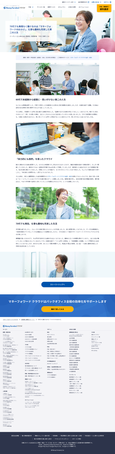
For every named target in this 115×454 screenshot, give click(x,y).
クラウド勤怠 (9, 397)
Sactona (34, 396)
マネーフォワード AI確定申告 (10, 349)
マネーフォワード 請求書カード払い (33, 382)
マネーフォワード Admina (31, 358)
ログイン (106, 2)
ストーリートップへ (57, 284)
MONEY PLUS (95, 345)
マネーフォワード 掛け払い (9, 387)
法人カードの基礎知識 (74, 358)
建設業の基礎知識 (73, 365)
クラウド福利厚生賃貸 (8, 418)
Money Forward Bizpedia (76, 335)
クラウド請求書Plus (7, 359)
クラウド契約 (28, 347)
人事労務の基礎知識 (74, 347)
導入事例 (49, 337)
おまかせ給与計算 (29, 341)
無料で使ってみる (57, 309)
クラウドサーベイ (8, 422)
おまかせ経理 (28, 334)
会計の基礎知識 (73, 342)
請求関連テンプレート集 (75, 377)
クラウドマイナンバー (8, 415)
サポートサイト (51, 334)
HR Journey (94, 350)
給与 (90, 57)
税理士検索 (50, 341)
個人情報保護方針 (27, 436)
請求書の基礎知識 (73, 349)
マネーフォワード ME (96, 342)
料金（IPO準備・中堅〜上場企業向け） (56, 356)
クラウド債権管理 (9, 363)
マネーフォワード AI (32, 406)
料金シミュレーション (52, 358)
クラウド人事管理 (7, 394)
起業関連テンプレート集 (75, 388)
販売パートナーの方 (67, 2)
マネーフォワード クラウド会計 (79, 57)
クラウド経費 (6, 366)
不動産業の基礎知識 (74, 369)
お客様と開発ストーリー (28, 319)
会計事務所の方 (82, 2)
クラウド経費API (51, 377)
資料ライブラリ (95, 334)
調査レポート (94, 339)
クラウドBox (9, 384)
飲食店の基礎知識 (73, 362)
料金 (30, 7)
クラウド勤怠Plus (9, 401)
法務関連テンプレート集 (75, 386)
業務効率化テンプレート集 (75, 392)
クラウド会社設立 (29, 351)
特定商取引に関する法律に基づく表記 (71, 436)
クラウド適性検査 (7, 425)
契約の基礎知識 (73, 351)
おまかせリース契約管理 (31, 339)
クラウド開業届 (29, 353)
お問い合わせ (95, 2)
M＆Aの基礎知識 (73, 367)
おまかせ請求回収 (29, 337)
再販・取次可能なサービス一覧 (32, 376)
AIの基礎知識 (72, 371)
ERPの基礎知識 (73, 340)
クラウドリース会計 (9, 342)
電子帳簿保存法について (31, 366)
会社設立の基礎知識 (74, 353)
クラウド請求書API (51, 375)
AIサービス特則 (76, 439)
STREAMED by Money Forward (32, 389)
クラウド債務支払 (7, 370)
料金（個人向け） (51, 349)
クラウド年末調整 (7, 408)
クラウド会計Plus (8, 338)
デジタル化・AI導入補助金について (33, 368)
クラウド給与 (6, 404)
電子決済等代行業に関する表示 (43, 439)
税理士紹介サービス (52, 339)
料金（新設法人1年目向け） (54, 351)
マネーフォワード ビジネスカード (33, 356)
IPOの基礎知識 (72, 356)
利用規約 (55, 436)
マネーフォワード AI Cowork (32, 403)
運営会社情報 (15, 436)
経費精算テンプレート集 (75, 379)
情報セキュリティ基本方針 (42, 436)
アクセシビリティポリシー (62, 439)
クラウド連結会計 (7, 380)
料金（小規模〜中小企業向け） (54, 353)
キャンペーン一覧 (95, 337)
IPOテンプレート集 (74, 390)
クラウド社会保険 (7, 411)
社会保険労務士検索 (52, 343)
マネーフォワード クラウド (10, 319)
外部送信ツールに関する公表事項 (94, 436)
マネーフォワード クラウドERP (32, 360)
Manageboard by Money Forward (33, 392)
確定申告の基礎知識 (74, 345)
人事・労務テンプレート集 (75, 383)
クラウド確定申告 (10, 345)
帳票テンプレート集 (74, 381)
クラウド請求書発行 (10, 356)
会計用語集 (72, 338)
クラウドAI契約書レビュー (31, 349)
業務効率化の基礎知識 (74, 360)
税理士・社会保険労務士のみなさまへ (56, 369)
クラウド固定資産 (7, 373)
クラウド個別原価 (7, 377)
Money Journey (95, 348)
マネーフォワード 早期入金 (31, 385)
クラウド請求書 (10, 352)
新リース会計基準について (31, 370)
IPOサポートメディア (52, 363)
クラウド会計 (6, 335)
